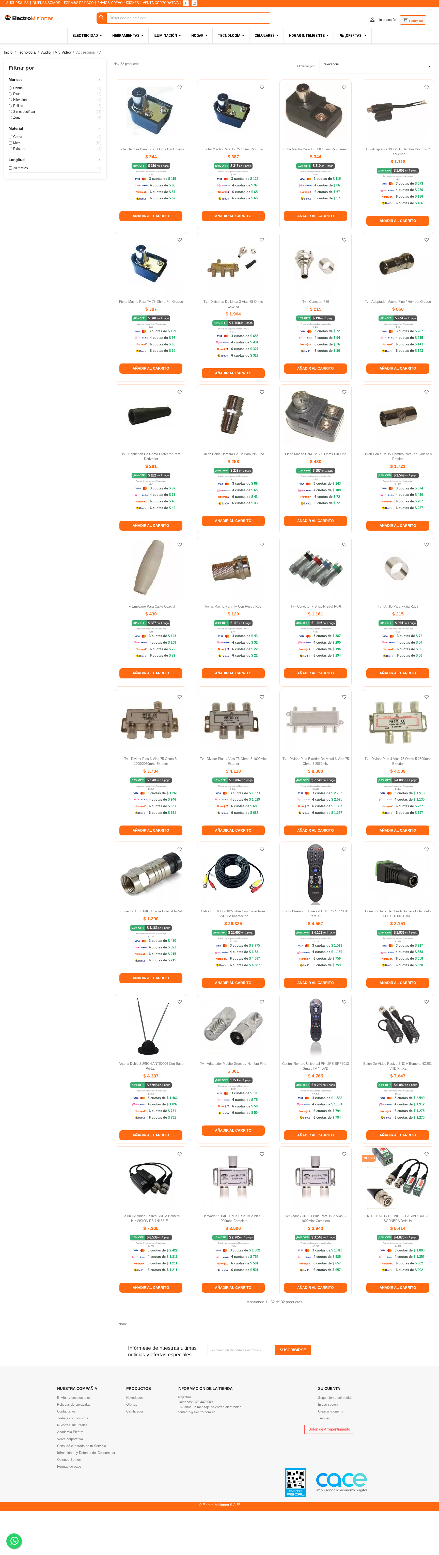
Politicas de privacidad (73, 1404)
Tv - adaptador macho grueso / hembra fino (233, 1064)
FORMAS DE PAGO (79, 3)
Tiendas (324, 1418)
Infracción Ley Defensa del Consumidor (86, 1453)
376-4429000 (203, 1402)
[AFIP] (295, 1482)
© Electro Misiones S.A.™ (219, 1505)
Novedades (134, 1398)
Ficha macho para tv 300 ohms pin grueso (315, 149)
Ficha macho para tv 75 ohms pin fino (233, 149)
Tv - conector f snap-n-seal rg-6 (315, 606)
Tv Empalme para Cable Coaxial (151, 606)
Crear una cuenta (330, 1411)
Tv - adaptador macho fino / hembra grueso (398, 302)
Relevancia (377, 65)
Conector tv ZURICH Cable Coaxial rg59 (151, 911)
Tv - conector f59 (315, 302)
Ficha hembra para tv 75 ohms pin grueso (151, 149)
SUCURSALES (17, 3)
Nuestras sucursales (72, 1425)
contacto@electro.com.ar (196, 1412)
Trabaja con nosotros (72, 1418)
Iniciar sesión (328, 1404)
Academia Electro (70, 1432)
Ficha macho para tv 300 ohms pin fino (315, 454)
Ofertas (131, 1404)
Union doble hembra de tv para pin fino (233, 454)
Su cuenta (329, 1388)
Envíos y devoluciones (74, 1398)
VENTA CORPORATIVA (161, 3)
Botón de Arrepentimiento (329, 1429)
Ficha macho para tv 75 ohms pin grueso (151, 302)
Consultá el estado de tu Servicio (81, 1446)
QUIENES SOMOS (46, 3)
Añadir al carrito (151, 216)
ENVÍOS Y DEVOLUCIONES (118, 3)
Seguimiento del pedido (335, 1398)
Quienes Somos (69, 1460)
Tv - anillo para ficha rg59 (398, 606)
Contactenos (66, 1411)
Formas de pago (69, 1466)
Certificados (135, 1411)
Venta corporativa (70, 1439)
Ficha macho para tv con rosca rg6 (233, 606)
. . (14, 1538)
